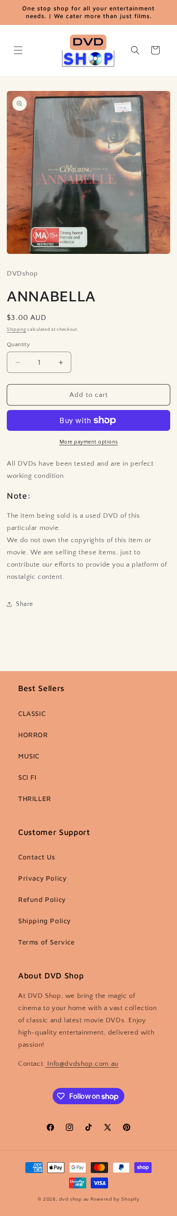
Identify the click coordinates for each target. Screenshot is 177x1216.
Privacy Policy (42, 878)
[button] (18, 50)
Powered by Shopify (115, 1199)
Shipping (16, 329)
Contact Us (36, 857)
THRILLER (34, 798)
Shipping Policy (44, 921)
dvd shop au (74, 1199)
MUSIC (28, 756)
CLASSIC (31, 713)
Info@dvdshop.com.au (81, 1064)
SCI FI (27, 777)
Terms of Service (46, 942)
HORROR (33, 735)
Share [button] (24, 604)
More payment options (88, 442)
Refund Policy (42, 899)
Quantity (18, 344)
